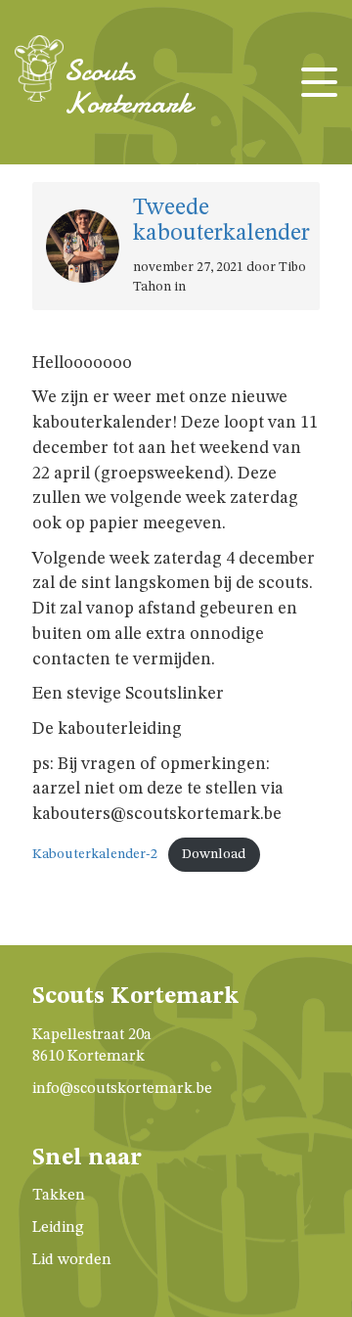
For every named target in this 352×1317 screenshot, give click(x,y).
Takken (58, 1195)
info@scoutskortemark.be (122, 1089)
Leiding (58, 1228)
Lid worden (71, 1260)
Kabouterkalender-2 (94, 854)
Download (213, 854)
